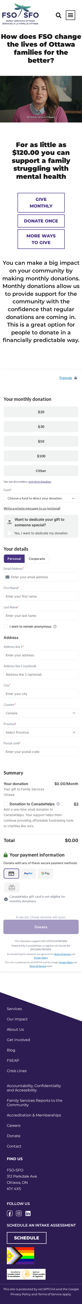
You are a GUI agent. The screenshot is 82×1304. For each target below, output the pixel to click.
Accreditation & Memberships (34, 1115)
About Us (15, 1029)
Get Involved (18, 1040)
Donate (13, 1136)
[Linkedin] (28, 1213)
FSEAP (13, 1060)
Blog (11, 1050)
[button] (58, 15)
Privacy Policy (20, 1294)
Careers (13, 1125)
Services (14, 1009)
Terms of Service (50, 1294)
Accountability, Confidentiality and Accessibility (34, 1088)
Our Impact (17, 1019)
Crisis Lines (17, 1071)
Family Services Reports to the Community (34, 1102)
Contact (14, 1146)
